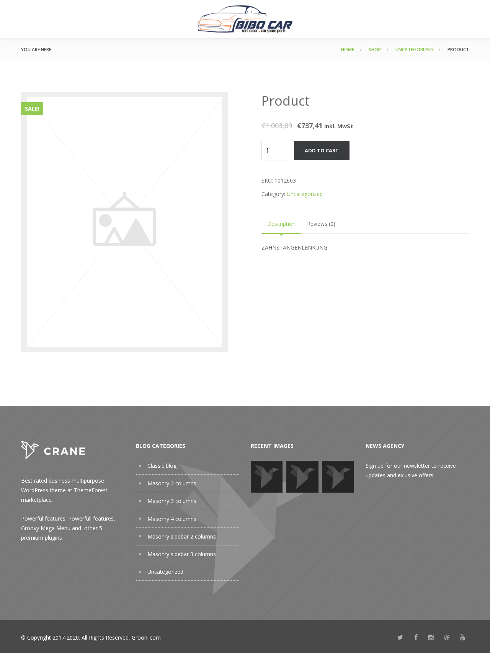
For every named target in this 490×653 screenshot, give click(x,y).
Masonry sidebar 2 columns (181, 536)
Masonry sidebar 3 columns (181, 554)
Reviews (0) (321, 223)
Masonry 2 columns (171, 483)
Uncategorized (414, 49)
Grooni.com (146, 637)
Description (281, 223)
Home (347, 49)
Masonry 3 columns (171, 500)
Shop (375, 49)
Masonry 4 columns (171, 518)
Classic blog (161, 465)
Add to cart (322, 150)
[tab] (281, 223)
